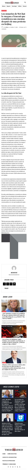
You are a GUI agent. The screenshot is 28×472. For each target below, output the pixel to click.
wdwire (6, 27)
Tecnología (4, 10)
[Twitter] (7, 284)
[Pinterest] (11, 284)
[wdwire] (2, 27)
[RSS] (17, 467)
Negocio (4, 337)
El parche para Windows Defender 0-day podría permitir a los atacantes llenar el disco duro (20, 427)
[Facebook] (4, 284)
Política (4, 311)
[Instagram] (13, 467)
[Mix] (14, 284)
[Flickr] (10, 467)
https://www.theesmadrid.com (14, 274)
